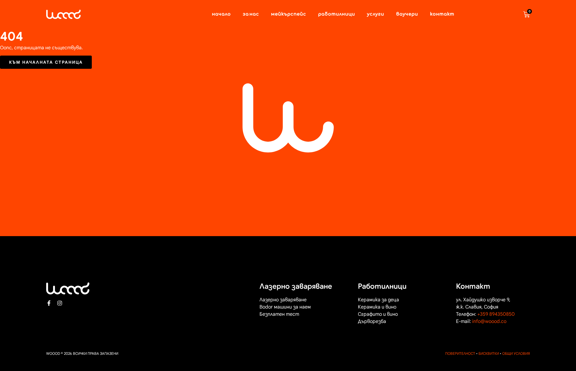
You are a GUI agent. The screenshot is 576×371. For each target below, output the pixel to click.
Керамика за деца (378, 300)
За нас (251, 14)
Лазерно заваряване (283, 300)
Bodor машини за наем (285, 307)
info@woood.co (489, 321)
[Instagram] (59, 303)
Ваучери (407, 14)
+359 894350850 (496, 314)
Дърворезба (372, 321)
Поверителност (460, 353)
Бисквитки (488, 353)
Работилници (336, 14)
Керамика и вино (377, 307)
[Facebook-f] (49, 303)
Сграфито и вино (378, 314)
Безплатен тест (279, 314)
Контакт (442, 14)
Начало (221, 14)
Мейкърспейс (288, 14)
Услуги (375, 14)
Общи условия (516, 353)
